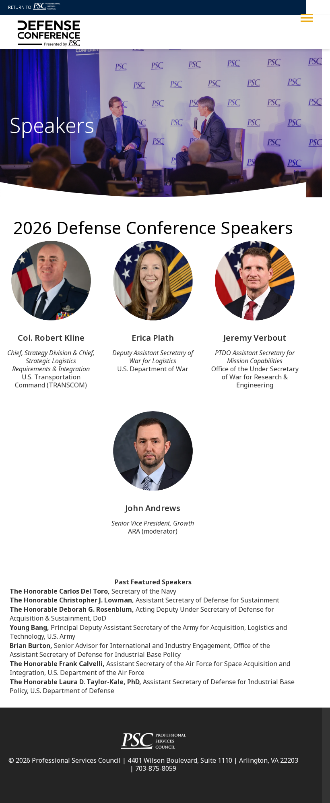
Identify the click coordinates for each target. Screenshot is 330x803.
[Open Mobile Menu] (307, 16)
